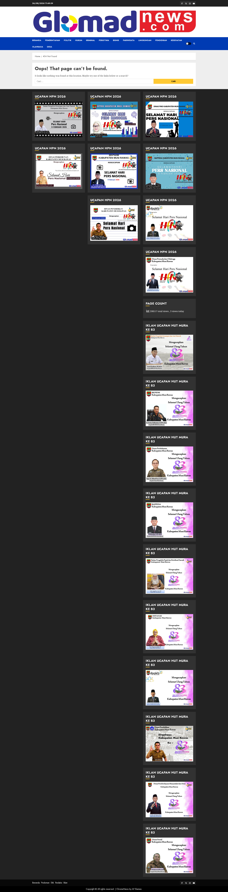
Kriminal (90, 40)
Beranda (36, 40)
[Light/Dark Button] (188, 43)
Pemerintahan (52, 40)
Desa (49, 46)
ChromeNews (122, 889)
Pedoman (45, 882)
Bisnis (116, 40)
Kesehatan (176, 40)
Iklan (65, 882)
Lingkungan (144, 40)
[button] (194, 43)
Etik (52, 882)
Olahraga (37, 46)
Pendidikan (161, 40)
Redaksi (58, 882)
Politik (67, 40)
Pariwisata (128, 40)
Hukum (78, 40)
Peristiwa (104, 40)
